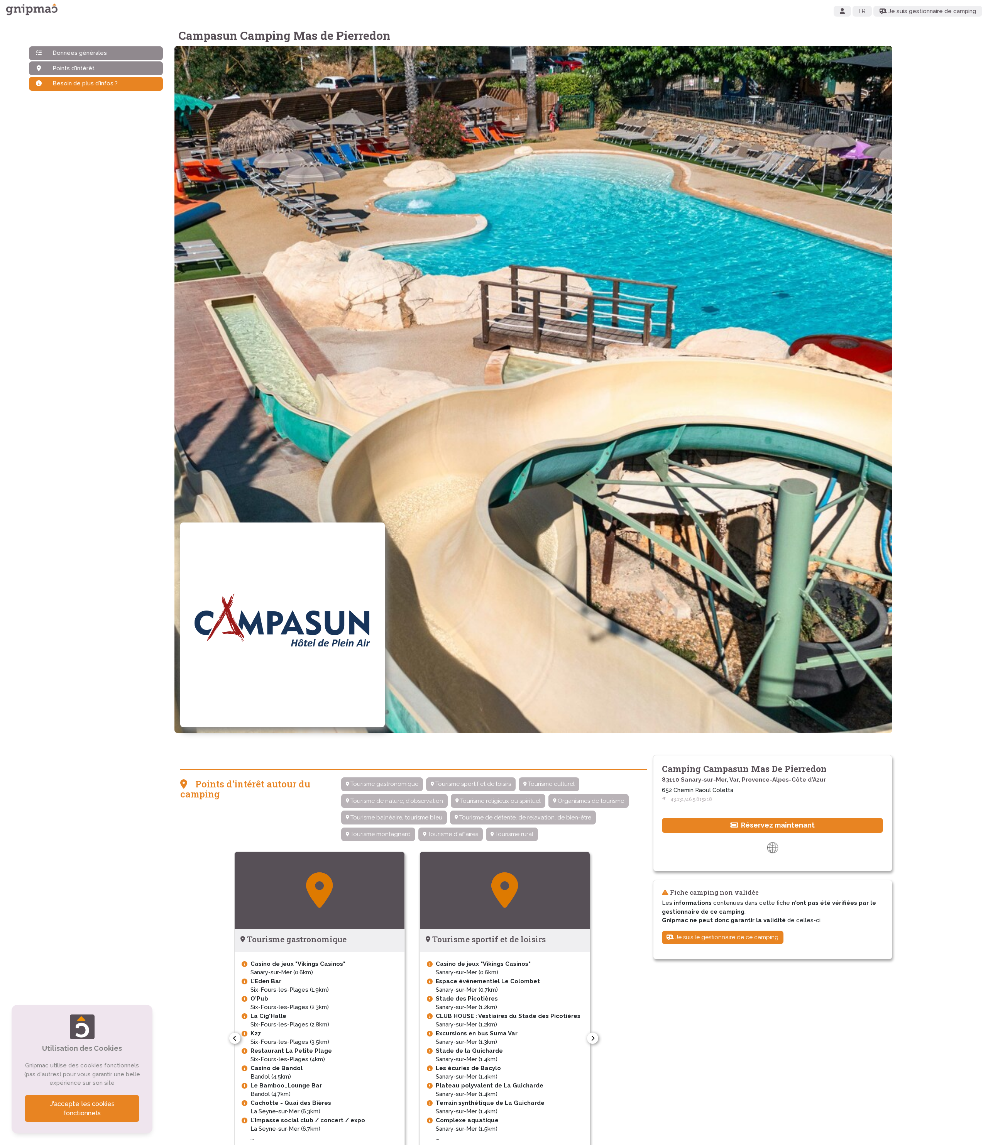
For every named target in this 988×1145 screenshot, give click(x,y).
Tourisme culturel (550, 783)
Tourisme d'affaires (452, 834)
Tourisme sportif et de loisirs (472, 783)
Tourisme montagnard (380, 834)
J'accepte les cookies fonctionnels (82, 1108)
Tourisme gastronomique (383, 783)
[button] (234, 1038)
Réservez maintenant (777, 825)
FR (862, 11)
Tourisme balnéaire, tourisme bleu (395, 817)
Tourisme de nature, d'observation (396, 800)
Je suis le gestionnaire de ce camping (726, 937)
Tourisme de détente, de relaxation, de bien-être (524, 817)
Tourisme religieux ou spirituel (499, 800)
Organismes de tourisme (590, 800)
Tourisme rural (513, 834)
